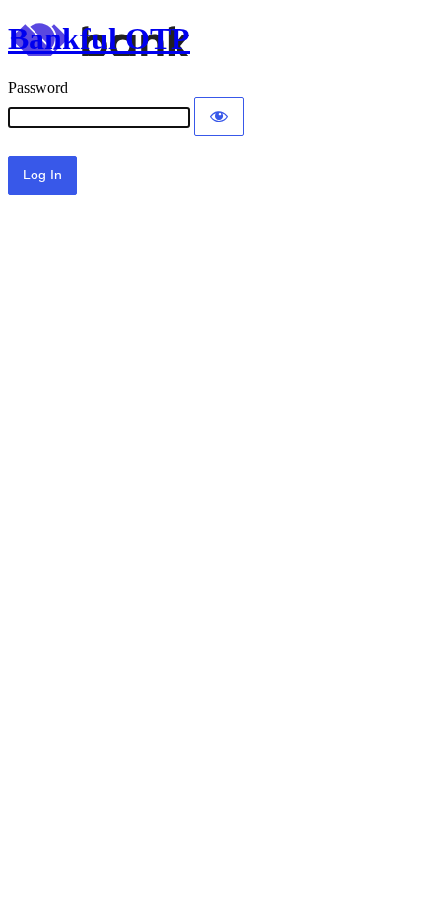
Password (38, 87)
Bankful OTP (99, 38)
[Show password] (219, 116)
